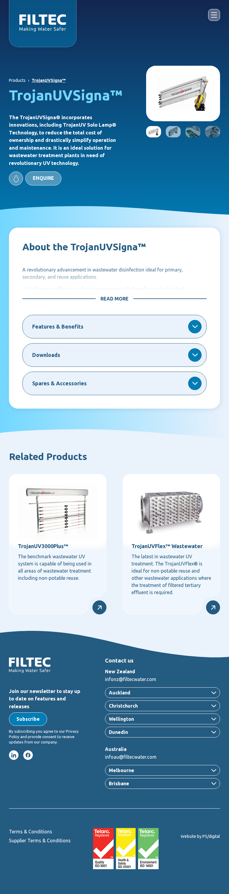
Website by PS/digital (200, 836)
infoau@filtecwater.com (131, 757)
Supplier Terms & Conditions (40, 840)
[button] (35, 178)
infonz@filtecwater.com (130, 679)
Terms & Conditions (30, 831)
